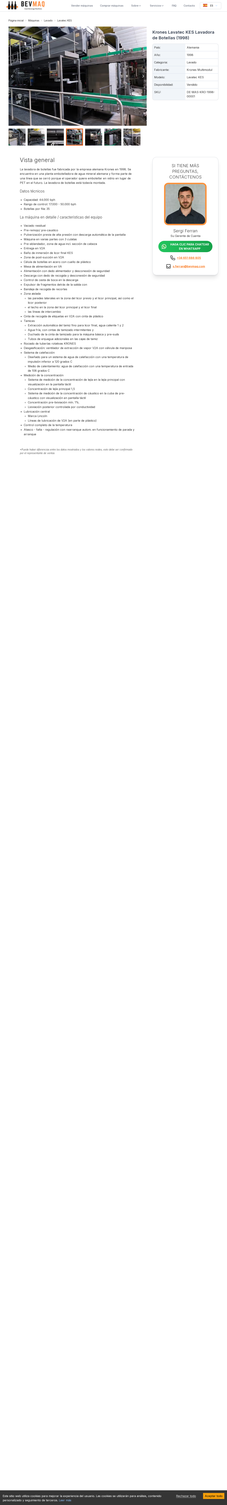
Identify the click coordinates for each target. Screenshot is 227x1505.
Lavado (48, 20)
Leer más (65, 1500)
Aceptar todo (214, 1496)
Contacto (189, 5)
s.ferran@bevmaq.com (189, 266)
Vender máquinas (82, 5)
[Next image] (143, 76)
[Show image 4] (74, 137)
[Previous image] (12, 76)
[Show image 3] (55, 137)
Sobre (135, 5)
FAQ (174, 5)
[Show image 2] (36, 137)
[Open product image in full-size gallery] (78, 76)
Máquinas (33, 20)
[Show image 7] (131, 137)
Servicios (155, 5)
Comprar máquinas (111, 5)
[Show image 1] (17, 137)
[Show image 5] (93, 137)
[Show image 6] (112, 137)
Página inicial (16, 20)
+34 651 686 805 (189, 258)
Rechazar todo (186, 1496)
